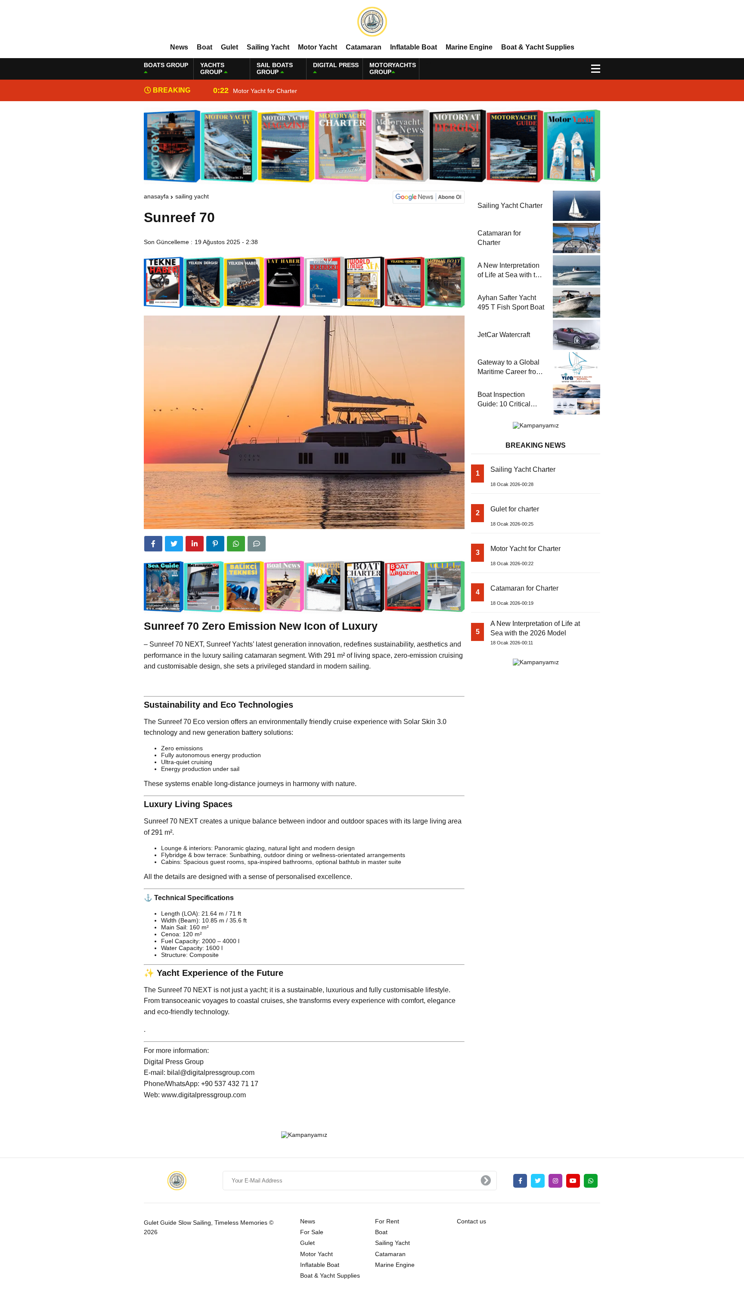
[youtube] (573, 1181)
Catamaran (363, 47)
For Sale (311, 1232)
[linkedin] (194, 544)
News (179, 47)
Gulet (229, 47)
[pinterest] (215, 544)
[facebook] (153, 544)
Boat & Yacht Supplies (537, 47)
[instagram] (555, 1181)
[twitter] (173, 544)
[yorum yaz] (256, 544)
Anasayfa (156, 196)
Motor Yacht (317, 47)
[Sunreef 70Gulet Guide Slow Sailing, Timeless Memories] (372, 21)
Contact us (471, 1221)
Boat (204, 47)
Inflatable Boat (413, 47)
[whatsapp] (591, 1181)
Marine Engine (469, 47)
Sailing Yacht (268, 47)
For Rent (387, 1221)
